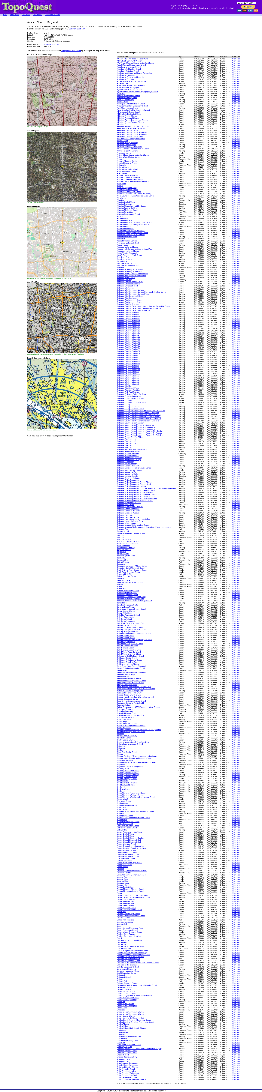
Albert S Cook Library (125, 100)
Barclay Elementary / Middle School (131, 533)
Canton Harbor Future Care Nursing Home (133, 897)
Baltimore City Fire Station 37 (128, 364)
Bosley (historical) (124, 728)
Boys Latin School (124, 738)
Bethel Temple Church (125, 648)
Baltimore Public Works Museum (130, 507)
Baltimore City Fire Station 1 (128, 312)
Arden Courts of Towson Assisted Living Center (135, 196)
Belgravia (120, 578)
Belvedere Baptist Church (127, 593)
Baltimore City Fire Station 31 (128, 351)
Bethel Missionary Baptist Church (130, 644)
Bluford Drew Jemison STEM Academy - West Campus (138, 707)
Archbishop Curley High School (129, 192)
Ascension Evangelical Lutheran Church (132, 233)
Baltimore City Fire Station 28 (128, 345)
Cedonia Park (122, 981)
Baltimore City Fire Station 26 (128, 341)
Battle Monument (123, 546)
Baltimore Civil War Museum (128, 392)
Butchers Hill (122, 820)
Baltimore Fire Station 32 (126, 445)
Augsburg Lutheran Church (127, 247)
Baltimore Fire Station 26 (126, 443)
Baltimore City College (125, 288)
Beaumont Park (123, 560)
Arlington (120, 200)
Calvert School (122, 867)
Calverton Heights (124, 873)
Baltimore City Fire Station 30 (128, 349)
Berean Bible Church (125, 613)
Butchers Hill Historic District (128, 822)
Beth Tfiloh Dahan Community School (131, 623)
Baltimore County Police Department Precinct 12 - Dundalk (140, 431)
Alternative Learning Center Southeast (132, 132)
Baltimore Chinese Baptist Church (130, 282)
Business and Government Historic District (133, 818)
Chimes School (123, 1055)
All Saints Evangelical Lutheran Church (132, 120)
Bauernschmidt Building (126, 548)
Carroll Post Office (124, 948)
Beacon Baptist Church (126, 556)
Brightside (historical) (125, 760)
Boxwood (120, 734)
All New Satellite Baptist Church (129, 114)
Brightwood (121, 764)
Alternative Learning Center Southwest (132, 134)
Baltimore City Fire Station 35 (128, 359)
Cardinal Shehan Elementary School (131, 916)
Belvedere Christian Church (127, 595)
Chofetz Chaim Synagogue (127, 1065)
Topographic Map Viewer (71, 51)
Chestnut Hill (122, 1038)
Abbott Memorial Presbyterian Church (131, 65)
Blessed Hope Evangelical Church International (135, 697)
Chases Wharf (122, 1032)
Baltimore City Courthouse (127, 298)
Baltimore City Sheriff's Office (128, 390)
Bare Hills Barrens (124, 539)
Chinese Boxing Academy (127, 1057)
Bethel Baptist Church (125, 636)
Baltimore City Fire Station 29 (128, 347)
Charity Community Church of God (130, 1018)
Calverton (120, 869)
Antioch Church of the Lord (127, 169)
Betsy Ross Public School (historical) (131, 666)
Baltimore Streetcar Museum (128, 513)
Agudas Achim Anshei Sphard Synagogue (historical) (137, 92)
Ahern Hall (121, 94)
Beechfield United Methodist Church (131, 568)
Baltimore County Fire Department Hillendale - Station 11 (139, 417)
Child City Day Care (124, 1047)
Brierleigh (120, 750)
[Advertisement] (11, 62)
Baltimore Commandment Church (130, 396)
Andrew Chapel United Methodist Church (133, 155)
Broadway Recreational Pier (128, 773)
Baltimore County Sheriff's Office (130, 437)
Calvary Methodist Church (127, 852)
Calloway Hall (122, 830)
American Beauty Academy (127, 143)
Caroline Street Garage (126, 934)
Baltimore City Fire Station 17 (128, 329)
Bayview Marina (123, 554)
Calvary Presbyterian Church (128, 854)
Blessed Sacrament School (127, 699)
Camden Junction (123, 877)
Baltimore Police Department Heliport (131, 486)
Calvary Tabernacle (124, 861)
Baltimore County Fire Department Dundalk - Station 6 (138, 413)
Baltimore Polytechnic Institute (129, 503)
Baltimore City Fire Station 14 (128, 323)
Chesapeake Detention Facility (129, 1036)
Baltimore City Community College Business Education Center (141, 292)
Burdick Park (122, 809)
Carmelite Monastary (125, 922)
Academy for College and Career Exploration (134, 73)
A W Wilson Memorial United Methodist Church (135, 63)
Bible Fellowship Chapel (126, 674)
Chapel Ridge (122, 1008)
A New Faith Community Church (129, 61)
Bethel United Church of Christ (129, 654)
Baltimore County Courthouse (128, 406)
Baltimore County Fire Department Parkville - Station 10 (139, 419)
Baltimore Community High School (130, 398)
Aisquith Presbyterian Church (128, 96)
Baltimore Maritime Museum (128, 466)
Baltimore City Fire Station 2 (128, 335)
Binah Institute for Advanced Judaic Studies (134, 687)
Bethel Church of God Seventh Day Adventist (134, 640)
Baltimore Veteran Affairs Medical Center (133, 525)
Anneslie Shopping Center (127, 161)
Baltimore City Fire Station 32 (128, 353)
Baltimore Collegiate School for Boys (131, 394)
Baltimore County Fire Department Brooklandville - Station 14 (141, 411)
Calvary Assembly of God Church (130, 832)
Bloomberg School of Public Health (130, 703)
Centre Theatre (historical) (127, 1000)
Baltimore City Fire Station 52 (128, 374)
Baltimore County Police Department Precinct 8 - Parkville (140, 435)
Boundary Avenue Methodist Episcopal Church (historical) (139, 730)
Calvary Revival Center (126, 858)
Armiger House (122, 218)
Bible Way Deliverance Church (129, 679)
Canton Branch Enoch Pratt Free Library (132, 895)
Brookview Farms (123, 789)
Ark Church (121, 198)
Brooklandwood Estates (126, 785)
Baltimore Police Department (128, 480)
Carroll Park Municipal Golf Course (130, 946)
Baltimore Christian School (127, 286)
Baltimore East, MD (77, 29)
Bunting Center (122, 803)
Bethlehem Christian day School (129, 660)
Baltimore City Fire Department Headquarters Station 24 (139, 308)
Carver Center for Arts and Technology (132, 953)
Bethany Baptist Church (126, 625)
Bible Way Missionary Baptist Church (131, 681)
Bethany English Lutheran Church (130, 627)
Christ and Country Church (127, 1067)
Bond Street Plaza (124, 719)
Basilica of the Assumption (127, 544)
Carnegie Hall (122, 924)
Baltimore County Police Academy (130, 423)
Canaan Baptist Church (126, 887)
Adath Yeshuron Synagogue (128, 87)
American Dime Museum (126, 145)
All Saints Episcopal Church (128, 118)
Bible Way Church (124, 676)
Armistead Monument (125, 229)
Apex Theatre (122, 173)
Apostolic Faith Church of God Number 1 (133, 182)
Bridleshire (121, 746)
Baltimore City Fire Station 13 (128, 321)
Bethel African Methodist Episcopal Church (134, 634)
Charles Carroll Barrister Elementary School (134, 1020)
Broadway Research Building (128, 775)
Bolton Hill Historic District (127, 713)
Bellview (120, 584)
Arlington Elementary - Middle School (131, 206)
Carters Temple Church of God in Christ (132, 951)
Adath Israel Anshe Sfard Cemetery (131, 85)
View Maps (14, 15)
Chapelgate (121, 1010)
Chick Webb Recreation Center (129, 1045)
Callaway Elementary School (128, 826)
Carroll (119, 938)
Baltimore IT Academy (125, 462)
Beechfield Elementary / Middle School (132, 566)
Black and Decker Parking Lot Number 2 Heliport (136, 689)
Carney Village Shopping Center (129, 932)
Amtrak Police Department (127, 151)
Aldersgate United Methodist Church (131, 104)
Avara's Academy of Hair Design (129, 255)
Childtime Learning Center (127, 1053)
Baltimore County (123, 404)
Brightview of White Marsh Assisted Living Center (136, 762)
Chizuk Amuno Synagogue (127, 1063)
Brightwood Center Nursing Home (130, 766)
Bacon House (122, 261)
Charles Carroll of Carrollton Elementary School (135, 1022)
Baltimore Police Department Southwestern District (137, 499)
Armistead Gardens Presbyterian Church (133, 224)
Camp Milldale (122, 881)
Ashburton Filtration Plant (127, 237)
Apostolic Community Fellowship (129, 179)
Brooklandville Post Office (127, 783)
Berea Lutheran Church (126, 607)
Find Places (37, 15)
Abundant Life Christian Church (129, 69)
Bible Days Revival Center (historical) (131, 672)
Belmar (119, 586)
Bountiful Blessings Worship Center (131, 732)
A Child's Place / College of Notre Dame (132, 59)
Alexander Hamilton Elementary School (132, 106)
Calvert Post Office (124, 865)
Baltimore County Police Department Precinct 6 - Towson (139, 433)
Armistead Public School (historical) (131, 231)
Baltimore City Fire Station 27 (128, 343)
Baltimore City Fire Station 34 (128, 357)
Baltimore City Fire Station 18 (128, 331)
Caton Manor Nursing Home (128, 969)
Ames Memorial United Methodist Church (133, 149)
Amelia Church (122, 141)
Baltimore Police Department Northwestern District (136, 494)
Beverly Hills (122, 670)
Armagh (120, 216)
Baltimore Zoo (122, 529)
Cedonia (120, 979)
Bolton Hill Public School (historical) (131, 715)
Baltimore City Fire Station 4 (128, 366)
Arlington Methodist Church (127, 210)
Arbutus (120, 186)
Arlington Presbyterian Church (128, 214)
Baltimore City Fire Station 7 (128, 378)
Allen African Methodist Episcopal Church (133, 126)
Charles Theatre (123, 1024)
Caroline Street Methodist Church (130, 936)
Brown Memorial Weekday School (130, 795)
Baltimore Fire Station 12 (126, 439)
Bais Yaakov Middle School (127, 263)
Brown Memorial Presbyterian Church (131, 793)
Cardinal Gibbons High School (128, 914)
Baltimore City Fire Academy (128, 304)
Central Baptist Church (126, 991)
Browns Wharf (122, 799)
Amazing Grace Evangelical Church (131, 139)
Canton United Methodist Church (129, 910)
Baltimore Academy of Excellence (130, 269)
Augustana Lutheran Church (128, 251)
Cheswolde (121, 1043)
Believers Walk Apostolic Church (129, 582)
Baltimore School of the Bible (128, 511)
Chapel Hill (121, 1002)
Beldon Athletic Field (125, 574)
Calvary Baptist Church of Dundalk (130, 838)
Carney (119, 926)
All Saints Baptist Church (127, 116)
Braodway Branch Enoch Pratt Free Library (134, 742)
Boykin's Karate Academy (127, 736)
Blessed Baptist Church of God (129, 695)
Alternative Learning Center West (130, 137)
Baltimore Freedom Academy (128, 451)
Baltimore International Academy (129, 458)
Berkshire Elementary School (128, 615)
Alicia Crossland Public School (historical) (133, 110)
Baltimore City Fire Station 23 (128, 339)
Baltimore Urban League (126, 523)
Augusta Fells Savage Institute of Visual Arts (134, 249)
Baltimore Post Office (125, 505)
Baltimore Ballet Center (126, 278)
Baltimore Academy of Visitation (129, 272)
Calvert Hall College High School (129, 863)
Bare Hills (120, 535)
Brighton (120, 754)
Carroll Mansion (123, 942)
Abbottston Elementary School (129, 67)
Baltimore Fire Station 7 (126, 447)
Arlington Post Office (125, 212)
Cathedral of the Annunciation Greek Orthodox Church (138, 963)
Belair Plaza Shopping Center (128, 572)
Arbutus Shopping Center (126, 188)
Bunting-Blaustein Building (127, 805)
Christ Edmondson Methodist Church (131, 1079)
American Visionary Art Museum (129, 147)
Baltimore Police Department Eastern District (134, 484)
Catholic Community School (128, 967)
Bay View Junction (124, 550)
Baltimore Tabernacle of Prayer (129, 517)
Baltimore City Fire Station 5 (128, 372)
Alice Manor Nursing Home (127, 108)
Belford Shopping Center (126, 576)
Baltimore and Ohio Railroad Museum (131, 276)
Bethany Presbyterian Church (128, 631)
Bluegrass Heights (124, 705)
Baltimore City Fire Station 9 (128, 384)
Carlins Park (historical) (126, 920)
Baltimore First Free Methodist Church (132, 449)
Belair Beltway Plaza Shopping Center (132, 570)
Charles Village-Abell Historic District (131, 1028)
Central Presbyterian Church (128, 998)
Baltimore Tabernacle (125, 515)
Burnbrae (120, 813)
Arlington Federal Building (127, 208)
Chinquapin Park (123, 1059)
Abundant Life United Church (128, 71)
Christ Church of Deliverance (128, 1073)
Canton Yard (121, 912)
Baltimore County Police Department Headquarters (137, 427)
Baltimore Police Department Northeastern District (136, 490)
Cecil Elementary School (126, 973)
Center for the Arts (124, 989)
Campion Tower (123, 883)
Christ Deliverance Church (127, 1077)
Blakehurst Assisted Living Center (130, 691)
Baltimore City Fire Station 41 (128, 370)
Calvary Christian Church (126, 844)
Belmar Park (121, 589)
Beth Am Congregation (125, 617)
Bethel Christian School (126, 638)
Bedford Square (123, 562)
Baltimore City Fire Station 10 (128, 314)
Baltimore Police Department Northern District (135, 492)
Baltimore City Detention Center (129, 300)
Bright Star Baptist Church (127, 752)
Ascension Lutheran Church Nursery (131, 235)
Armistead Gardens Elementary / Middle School (135, 222)
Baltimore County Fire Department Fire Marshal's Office (138, 415)
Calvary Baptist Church (126, 834)
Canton (119, 893)
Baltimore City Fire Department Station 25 (133, 310)
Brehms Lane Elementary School (130, 744)
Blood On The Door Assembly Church (131, 701)
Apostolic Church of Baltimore (128, 177)
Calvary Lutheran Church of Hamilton (131, 848)
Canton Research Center (126, 908)
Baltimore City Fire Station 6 (128, 376)
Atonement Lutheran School (128, 243)
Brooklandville (122, 781)
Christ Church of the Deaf (127, 1075)
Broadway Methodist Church (128, 771)
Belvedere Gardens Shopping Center (131, 597)
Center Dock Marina (124, 987)
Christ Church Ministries (126, 1071)
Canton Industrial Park (125, 903)
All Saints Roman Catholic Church (130, 122)
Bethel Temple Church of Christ (129, 650)
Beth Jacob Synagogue (126, 621)
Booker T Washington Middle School (131, 726)
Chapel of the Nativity (125, 1004)
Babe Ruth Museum (124, 259)
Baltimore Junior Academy (127, 464)
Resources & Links (52, 15)
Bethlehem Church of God (127, 662)
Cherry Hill (121, 1034)
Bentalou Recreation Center (127, 605)
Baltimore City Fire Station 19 (128, 333)
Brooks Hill (121, 787)
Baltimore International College (129, 460)
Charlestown (121, 1030)
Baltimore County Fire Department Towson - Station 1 (138, 421)
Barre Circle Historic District (128, 541)
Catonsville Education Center (128, 971)
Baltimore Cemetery (124, 280)
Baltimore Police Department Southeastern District (137, 496)
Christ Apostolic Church (126, 1069)
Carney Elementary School (127, 930)
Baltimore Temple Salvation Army (130, 521)
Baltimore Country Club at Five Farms (132, 402)
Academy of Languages (126, 75)
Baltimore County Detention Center (130, 409)
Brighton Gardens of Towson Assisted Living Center (137, 756)
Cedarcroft (121, 975)
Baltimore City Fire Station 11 (128, 317)
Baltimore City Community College (130, 290)
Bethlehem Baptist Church (127, 658)
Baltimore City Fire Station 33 (128, 355)
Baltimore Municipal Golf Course (129, 470)
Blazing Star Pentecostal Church (129, 693)
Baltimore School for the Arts (128, 509)
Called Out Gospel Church (127, 828)
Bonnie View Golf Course (126, 724)
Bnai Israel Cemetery (125, 709)
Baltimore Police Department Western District (135, 501)
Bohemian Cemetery (125, 711)
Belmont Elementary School (128, 591)
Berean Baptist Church (126, 611)
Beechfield (121, 564)
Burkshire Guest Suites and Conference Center (135, 811)
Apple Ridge (121, 184)
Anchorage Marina (124, 153)
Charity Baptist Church (126, 1016)
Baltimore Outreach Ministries (128, 478)
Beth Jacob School (124, 619)
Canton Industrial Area (125, 901)
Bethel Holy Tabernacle (126, 642)
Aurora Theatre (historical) (127, 253)
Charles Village (123, 1026)
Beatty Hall (121, 558)
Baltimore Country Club (126, 400)
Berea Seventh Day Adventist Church (131, 609)
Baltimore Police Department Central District (134, 482)
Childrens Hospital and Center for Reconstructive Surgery (139, 1049)
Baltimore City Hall (124, 386)
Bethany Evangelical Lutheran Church (131, 629)
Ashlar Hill (121, 239)
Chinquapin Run (123, 1061)
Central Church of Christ (126, 993)
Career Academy (123, 918)
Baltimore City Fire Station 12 (128, 319)
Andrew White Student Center (128, 157)
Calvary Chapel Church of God (129, 840)
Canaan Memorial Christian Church (130, 889)
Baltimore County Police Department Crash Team (136, 425)
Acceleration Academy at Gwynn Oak (131, 81)
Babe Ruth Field (123, 257)
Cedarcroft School (124, 977)
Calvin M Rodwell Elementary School (131, 875)
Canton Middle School (125, 906)
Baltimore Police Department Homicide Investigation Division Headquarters (146, 488)
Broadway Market (123, 768)
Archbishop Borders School (127, 190)
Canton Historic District (126, 899)
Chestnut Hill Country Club (127, 1041)
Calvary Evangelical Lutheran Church (131, 846)
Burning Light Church (125, 816)
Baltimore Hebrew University (128, 456)
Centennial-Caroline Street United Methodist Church (137, 985)
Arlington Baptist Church (126, 202)
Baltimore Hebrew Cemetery (128, 454)
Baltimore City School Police (128, 388)
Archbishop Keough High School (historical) (134, 194)
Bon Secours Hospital (125, 717)
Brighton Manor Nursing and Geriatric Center (134, 758)
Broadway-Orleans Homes (127, 777)
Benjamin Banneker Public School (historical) (134, 601)
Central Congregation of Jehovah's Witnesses (135, 996)
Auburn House (122, 245)
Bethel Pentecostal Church (127, 646)
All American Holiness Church (128, 112)
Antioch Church (123, 167)
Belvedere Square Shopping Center (130, 599)
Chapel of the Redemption (127, 1006)
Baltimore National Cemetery (128, 476)
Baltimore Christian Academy (128, 284)
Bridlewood (121, 748)
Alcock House (122, 102)
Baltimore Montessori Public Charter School (134, 468)
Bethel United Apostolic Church (129, 652)
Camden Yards (122, 879)
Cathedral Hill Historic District (128, 959)
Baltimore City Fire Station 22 (128, 337)
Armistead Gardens (124, 220)
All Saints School (123, 124)
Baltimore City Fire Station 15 (128, 325)
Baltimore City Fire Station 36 (128, 362)
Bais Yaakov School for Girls (128, 265)
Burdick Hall (121, 807)
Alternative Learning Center (127, 130)
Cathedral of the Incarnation (128, 965)
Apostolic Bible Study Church (128, 175)
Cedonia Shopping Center (127, 983)
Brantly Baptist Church (126, 740)
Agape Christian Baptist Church (129, 89)
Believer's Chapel (123, 580)
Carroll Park (121, 944)
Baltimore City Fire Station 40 (128, 368)
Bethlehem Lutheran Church (128, 664)
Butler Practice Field (125, 824)
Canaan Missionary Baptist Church (130, 891)
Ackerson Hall (122, 83)
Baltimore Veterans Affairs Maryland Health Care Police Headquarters (144, 527)
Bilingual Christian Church (127, 685)
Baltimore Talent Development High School (134, 519)
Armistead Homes (124, 227)
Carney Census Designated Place (130, 928)
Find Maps (26, 15)
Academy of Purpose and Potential (130, 77)
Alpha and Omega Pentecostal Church (132, 128)
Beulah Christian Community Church (131, 668)
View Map (236, 59)
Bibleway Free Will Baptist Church (130, 683)
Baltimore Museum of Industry (129, 474)
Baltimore (120, 267)
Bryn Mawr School (124, 801)
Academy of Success (125, 79)
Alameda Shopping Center (127, 98)
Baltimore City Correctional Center (130, 296)
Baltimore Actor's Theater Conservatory (132, 274)
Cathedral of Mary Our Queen (128, 961)
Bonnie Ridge (122, 721)
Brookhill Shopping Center (127, 779)
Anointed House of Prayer (127, 163)
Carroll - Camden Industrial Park (129, 940)
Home (5, 15)
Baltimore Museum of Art (126, 472)
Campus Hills (122, 885)
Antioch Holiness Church (126, 171)
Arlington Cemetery (124, 204)
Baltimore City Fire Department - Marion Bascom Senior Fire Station (143, 306)
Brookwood (121, 791)
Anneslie (120, 159)
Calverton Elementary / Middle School (132, 871)
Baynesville (121, 552)
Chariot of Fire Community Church (130, 1012)
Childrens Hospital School (127, 1051)
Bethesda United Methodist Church (130, 656)
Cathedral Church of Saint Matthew (130, 957)
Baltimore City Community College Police (133, 294)
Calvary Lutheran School (126, 850)
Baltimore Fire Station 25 (126, 441)
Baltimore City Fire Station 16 (128, 327)
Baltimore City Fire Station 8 (128, 380)
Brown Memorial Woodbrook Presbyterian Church (136, 797)
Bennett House (122, 603)
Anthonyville (121, 165)
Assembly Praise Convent (127, 241)
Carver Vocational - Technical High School (133, 955)
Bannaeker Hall (123, 531)
